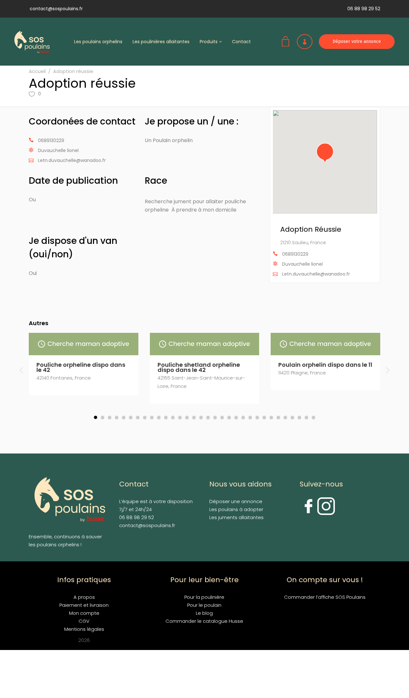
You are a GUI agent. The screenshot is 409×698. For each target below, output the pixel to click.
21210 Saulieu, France (303, 242)
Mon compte (84, 613)
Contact (241, 41)
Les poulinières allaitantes (161, 41)
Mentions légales (84, 629)
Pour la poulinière (204, 597)
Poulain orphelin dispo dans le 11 (325, 365)
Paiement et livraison (84, 605)
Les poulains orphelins (98, 41)
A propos (84, 597)
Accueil (37, 71)
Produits (209, 41)
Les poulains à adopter (236, 509)
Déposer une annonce (235, 501)
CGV (84, 621)
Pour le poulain (204, 605)
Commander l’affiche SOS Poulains (325, 597)
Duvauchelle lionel (58, 150)
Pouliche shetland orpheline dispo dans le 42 (199, 367)
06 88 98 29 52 (363, 8)
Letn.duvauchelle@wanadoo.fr (72, 160)
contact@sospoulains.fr (56, 8)
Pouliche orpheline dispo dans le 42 (80, 367)
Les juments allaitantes (236, 517)
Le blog (204, 613)
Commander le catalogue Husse (204, 621)
